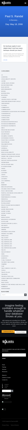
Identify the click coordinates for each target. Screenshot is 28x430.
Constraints (5, 115)
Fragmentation (6, 144)
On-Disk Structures (8, 188)
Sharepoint (5, 227)
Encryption (5, 134)
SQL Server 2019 (6, 243)
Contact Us (4, 379)
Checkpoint (5, 103)
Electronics (5, 132)
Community (5, 107)
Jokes (3, 168)
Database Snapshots (8, 125)
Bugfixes (4, 95)
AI (2, 75)
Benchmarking (6, 89)
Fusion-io (4, 146)
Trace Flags (5, 272)
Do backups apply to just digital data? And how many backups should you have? (13, 48)
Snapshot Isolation (8, 231)
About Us (4, 375)
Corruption (5, 119)
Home (3, 364)
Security (4, 225)
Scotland (4, 221)
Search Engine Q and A (9, 223)
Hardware (5, 150)
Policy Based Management (10, 205)
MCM (2, 182)
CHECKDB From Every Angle (11, 101)
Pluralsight (5, 203)
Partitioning (5, 195)
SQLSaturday (6, 252)
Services (4, 369)
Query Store (5, 211)
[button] (25, 3)
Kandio (3, 170)
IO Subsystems (6, 166)
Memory (4, 184)
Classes (4, 105)
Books (3, 91)
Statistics (4, 256)
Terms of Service (15, 425)
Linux (3, 174)
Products (4, 207)
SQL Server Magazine (8, 247)
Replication (5, 217)
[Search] (25, 295)
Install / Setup (6, 158)
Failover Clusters (7, 140)
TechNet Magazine (7, 262)
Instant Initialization (9, 160)
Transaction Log (7, 276)
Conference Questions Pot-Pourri (13, 111)
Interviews (5, 162)
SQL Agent (4, 237)
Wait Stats (5, 282)
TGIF (2, 266)
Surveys (4, 258)
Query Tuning (6, 213)
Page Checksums (7, 191)
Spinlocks (4, 235)
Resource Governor (8, 219)
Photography (6, 201)
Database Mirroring (8, 123)
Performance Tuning (8, 197)
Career (3, 97)
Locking (4, 178)
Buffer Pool (5, 93)
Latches (4, 172)
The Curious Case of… (9, 268)
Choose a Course (6, 377)
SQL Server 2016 (6, 241)
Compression (5, 109)
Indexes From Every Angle (10, 154)
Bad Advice (5, 87)
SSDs (2, 254)
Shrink (3, 229)
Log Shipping (5, 180)
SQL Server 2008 (6, 239)
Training (4, 274)
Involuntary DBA (7, 164)
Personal (4, 199)
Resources (4, 371)
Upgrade (4, 280)
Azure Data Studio (7, 83)
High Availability (7, 152)
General (4, 148)
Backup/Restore (7, 85)
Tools (3, 270)
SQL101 (3, 249)
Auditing (4, 77)
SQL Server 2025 (6, 245)
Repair (3, 215)
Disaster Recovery (8, 129)
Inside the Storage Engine (10, 156)
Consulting (5, 117)
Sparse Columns (7, 233)
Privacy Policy (5, 425)
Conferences (6, 113)
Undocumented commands (10, 278)
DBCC (3, 127)
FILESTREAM (5, 142)
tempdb (4, 264)
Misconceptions (6, 186)
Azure (3, 81)
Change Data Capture (9, 99)
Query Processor (7, 209)
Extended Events (7, 138)
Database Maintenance (9, 121)
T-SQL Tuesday (6, 260)
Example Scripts (7, 136)
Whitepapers (5, 288)
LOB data (4, 176)
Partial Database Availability (12, 193)
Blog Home (5, 291)
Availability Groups (8, 79)
